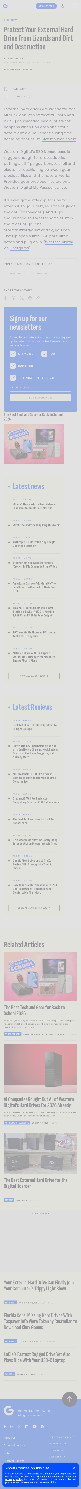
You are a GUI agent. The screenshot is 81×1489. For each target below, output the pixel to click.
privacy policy (14, 1479)
